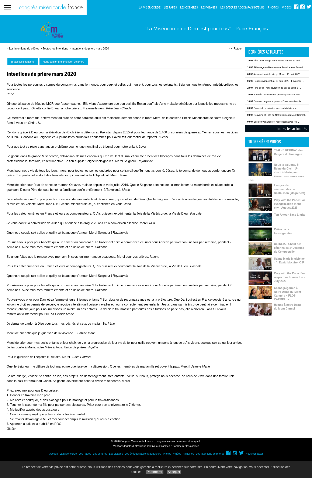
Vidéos (287, 7)
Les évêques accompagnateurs (242, 7)
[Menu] (7, 7)
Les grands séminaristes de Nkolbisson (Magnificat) (289, 189)
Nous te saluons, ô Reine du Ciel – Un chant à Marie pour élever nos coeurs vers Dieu (276, 172)
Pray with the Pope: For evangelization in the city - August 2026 (289, 203)
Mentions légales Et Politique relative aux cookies (141, 446)
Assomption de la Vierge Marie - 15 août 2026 (273, 74)
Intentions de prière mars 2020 (90, 48)
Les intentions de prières (24, 48)
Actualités (188, 453)
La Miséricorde (149, 7)
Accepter (174, 472)
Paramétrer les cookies (186, 446)
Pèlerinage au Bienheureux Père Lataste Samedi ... (276, 67)
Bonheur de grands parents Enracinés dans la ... (275, 101)
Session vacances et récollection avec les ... (273, 121)
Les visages (209, 7)
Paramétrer (154, 472)
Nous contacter (254, 453)
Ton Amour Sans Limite (289, 214)
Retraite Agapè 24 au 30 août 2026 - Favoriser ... (275, 81)
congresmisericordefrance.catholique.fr (178, 441)
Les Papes (170, 7)
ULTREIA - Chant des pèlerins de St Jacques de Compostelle (289, 247)
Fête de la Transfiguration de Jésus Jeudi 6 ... (274, 87)
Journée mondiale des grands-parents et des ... (274, 94)
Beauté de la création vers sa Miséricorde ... (273, 108)
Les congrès (189, 7)
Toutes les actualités (291, 128)
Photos (273, 7)
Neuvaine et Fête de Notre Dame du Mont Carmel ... (277, 115)
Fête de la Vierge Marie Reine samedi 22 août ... (275, 60)
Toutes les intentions (55, 48)
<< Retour (235, 48)
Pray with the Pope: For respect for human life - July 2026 (289, 277)
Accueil (53, 453)
